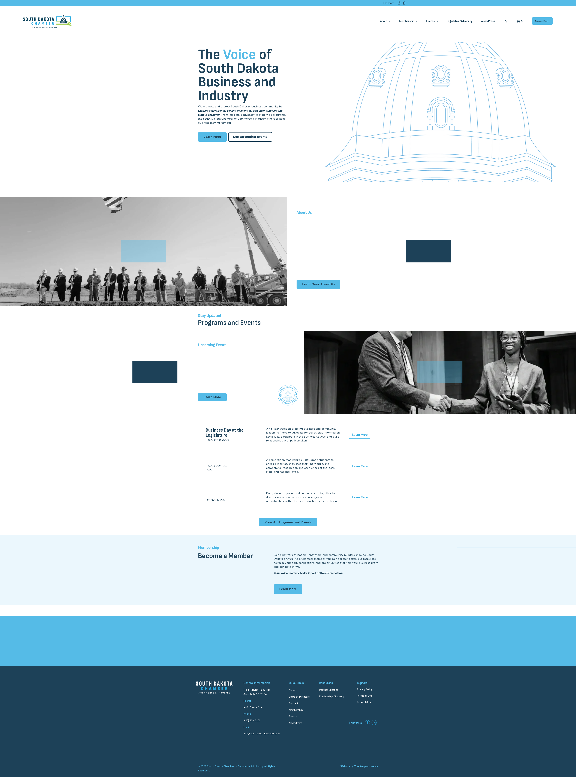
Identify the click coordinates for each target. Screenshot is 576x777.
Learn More (212, 136)
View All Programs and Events (288, 522)
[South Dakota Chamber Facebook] (399, 3)
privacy (284, 658)
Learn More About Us (318, 284)
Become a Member (542, 21)
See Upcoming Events (250, 136)
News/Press (487, 21)
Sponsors (388, 3)
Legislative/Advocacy (459, 21)
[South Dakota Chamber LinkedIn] (404, 3)
